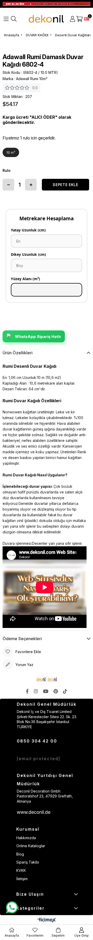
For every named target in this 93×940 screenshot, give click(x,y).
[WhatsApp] (11, 907)
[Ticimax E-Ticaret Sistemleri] (46, 920)
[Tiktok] (65, 691)
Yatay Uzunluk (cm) (28, 230)
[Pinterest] (55, 691)
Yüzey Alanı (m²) (25, 278)
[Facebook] (27, 691)
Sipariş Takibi (27, 862)
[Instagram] (36, 691)
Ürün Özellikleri (18, 352)
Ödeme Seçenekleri (22, 638)
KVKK (21, 870)
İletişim (22, 879)
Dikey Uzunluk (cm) (28, 254)
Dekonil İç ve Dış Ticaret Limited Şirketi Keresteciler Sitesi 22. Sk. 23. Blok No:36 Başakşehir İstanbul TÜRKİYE (47, 719)
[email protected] (38, 758)
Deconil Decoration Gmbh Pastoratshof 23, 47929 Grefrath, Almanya (45, 796)
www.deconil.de (33, 812)
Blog (20, 854)
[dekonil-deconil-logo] (46, 679)
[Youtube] (45, 691)
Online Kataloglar (30, 846)
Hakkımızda (26, 838)
